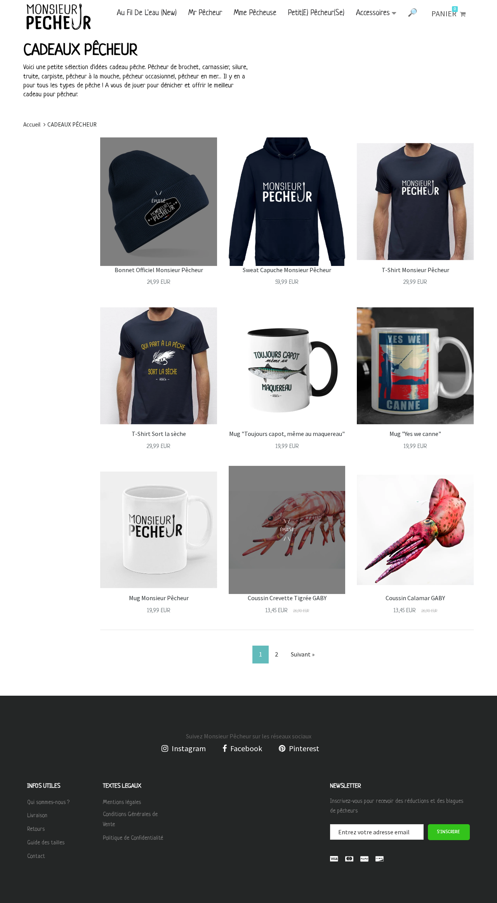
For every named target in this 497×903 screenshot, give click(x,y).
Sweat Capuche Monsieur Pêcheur (287, 270)
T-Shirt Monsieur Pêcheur (415, 270)
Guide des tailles (45, 843)
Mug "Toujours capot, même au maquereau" (287, 434)
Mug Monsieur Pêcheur (159, 598)
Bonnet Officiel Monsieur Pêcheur (159, 270)
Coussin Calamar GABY (415, 598)
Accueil (31, 124)
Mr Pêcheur (205, 13)
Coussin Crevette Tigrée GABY (287, 598)
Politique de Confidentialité (133, 838)
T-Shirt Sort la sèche (159, 434)
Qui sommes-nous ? (48, 802)
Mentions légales (122, 802)
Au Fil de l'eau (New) (147, 13)
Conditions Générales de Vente (130, 819)
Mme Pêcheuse (255, 13)
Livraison (37, 816)
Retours (36, 829)
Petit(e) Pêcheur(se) (316, 13)
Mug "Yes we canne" (415, 434)
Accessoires (373, 13)
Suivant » (303, 654)
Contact (36, 856)
